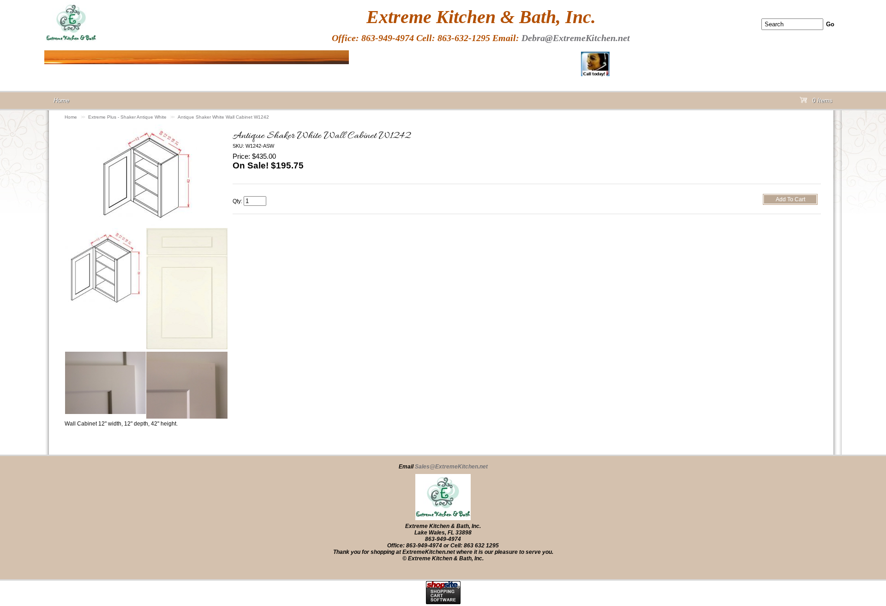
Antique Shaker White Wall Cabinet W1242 (223, 117)
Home (71, 117)
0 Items (821, 102)
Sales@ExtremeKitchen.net (451, 466)
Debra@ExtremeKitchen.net (575, 38)
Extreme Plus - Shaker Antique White (127, 117)
